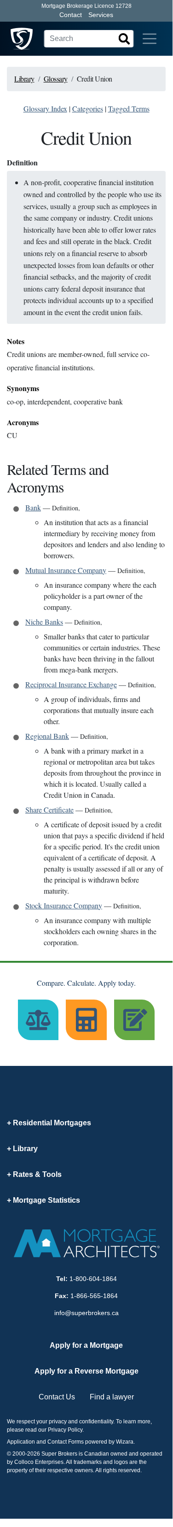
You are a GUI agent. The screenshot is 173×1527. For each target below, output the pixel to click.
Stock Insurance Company (63, 905)
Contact (70, 14)
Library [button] (25, 1149)
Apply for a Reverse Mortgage (86, 1371)
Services (100, 14)
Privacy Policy (65, 1430)
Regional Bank (47, 736)
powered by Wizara (109, 1442)
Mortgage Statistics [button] (46, 1200)
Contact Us (57, 1397)
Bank (33, 507)
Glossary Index (45, 108)
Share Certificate (49, 809)
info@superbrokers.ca (86, 1312)
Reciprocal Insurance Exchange (71, 684)
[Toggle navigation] (149, 38)
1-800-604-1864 (93, 1278)
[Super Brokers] (22, 38)
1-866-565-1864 (94, 1295)
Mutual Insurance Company (65, 570)
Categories (87, 108)
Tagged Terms (129, 108)
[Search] (124, 38)
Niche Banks (44, 621)
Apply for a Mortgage (86, 1345)
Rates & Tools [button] (37, 1174)
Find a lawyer (112, 1397)
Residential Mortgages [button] (52, 1123)
